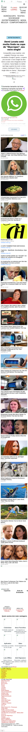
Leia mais (14, 129)
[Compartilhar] (24, 89)
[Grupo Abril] (2, 1)
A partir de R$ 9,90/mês (8, 610)
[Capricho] (14, 10)
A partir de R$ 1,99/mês (20, 610)
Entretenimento (14, 37)
